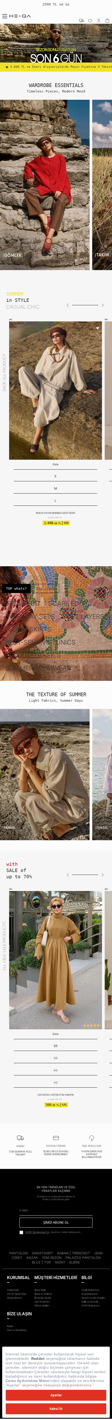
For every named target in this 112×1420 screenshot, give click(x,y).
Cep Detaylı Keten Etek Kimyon (52, 1095)
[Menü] (4, 16)
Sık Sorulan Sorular (42, 1298)
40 (52, 1070)
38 (52, 1058)
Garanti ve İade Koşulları (93, 1298)
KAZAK (32, 1257)
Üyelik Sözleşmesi (90, 1290)
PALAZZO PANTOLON (83, 1257)
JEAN (98, 1253)
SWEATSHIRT (42, 1253)
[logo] (20, 16)
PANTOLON (18, 1253)
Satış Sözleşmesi (89, 1294)
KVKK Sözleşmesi (90, 1305)
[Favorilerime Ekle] (97, 328)
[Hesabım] (98, 20)
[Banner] (45, 185)
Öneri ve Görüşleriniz (17, 1330)
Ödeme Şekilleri (41, 1305)
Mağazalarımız (14, 1298)
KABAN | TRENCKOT (73, 1253)
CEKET (17, 1257)
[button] (68, 305)
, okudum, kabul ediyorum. (53, 1232)
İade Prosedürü (42, 1301)
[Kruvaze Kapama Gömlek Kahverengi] (55, 390)
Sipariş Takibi (40, 1290)
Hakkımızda (13, 1290)
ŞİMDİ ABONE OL (56, 1222)
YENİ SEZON (51, 1257)
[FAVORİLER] (90, 20)
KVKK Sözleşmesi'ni (37, 1232)
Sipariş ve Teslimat (43, 1294)
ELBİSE (75, 1262)
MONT (60, 1262)
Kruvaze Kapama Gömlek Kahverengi (55, 488)
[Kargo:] (81, 20)
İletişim (10, 1326)
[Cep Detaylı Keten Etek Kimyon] (51, 960)
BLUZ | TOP (41, 1262)
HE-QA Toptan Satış (16, 1294)
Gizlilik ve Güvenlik (90, 1301)
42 (52, 1083)
